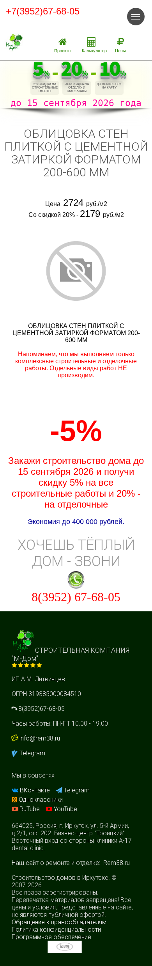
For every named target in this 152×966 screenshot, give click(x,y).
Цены (120, 50)
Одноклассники (40, 799)
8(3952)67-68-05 (41, 708)
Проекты (62, 50)
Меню (136, 16)
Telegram (31, 753)
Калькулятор (94, 50)
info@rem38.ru (39, 738)
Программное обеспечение (51, 937)
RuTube (29, 809)
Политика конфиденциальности (56, 929)
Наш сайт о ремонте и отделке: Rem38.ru (71, 863)
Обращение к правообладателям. (60, 922)
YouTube (64, 809)
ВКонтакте (34, 790)
